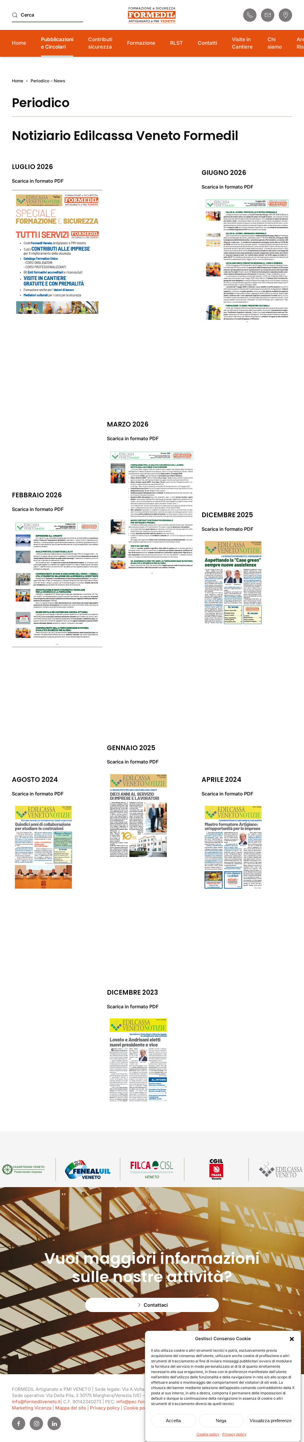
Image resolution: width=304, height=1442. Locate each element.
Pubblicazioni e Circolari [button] (57, 43)
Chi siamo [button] (274, 43)
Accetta (173, 1420)
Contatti (207, 43)
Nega (221, 1420)
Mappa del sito (70, 1408)
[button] (292, 1339)
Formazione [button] (141, 43)
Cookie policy (208, 1434)
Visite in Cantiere (242, 43)
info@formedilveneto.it (36, 1401)
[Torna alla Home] (152, 15)
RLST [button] (176, 43)
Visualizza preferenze (271, 1420)
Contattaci (156, 1305)
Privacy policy (234, 1434)
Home (19, 43)
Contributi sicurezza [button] (100, 43)
